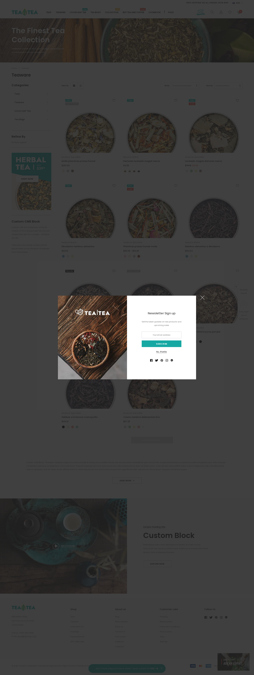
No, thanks (161, 351)
